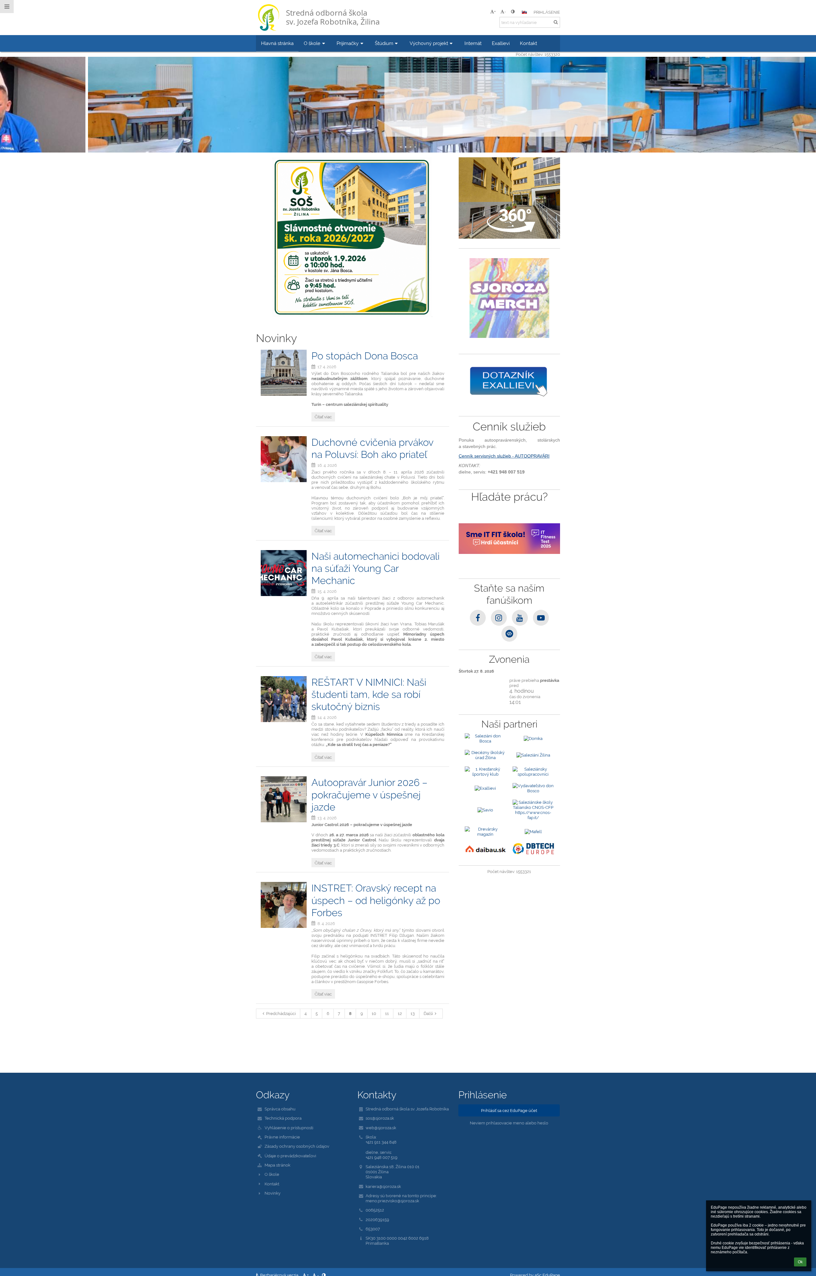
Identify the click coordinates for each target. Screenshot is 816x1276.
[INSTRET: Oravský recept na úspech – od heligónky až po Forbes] (284, 905)
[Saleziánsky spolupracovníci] (533, 771)
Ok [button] (800, 1262)
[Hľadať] (555, 22)
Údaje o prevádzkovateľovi (290, 1155)
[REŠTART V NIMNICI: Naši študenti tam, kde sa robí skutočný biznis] (284, 699)
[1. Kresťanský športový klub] (485, 771)
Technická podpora (283, 1118)
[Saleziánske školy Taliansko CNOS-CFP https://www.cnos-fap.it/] (533, 810)
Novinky (272, 1193)
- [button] (505, 11)
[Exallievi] (485, 788)
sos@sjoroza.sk (380, 1118)
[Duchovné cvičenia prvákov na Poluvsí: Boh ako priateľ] (284, 459)
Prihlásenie (547, 12)
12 (400, 1013)
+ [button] (495, 11)
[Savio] (485, 809)
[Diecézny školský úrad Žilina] (485, 755)
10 (374, 1013)
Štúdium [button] (384, 43)
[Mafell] (533, 831)
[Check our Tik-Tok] (541, 618)
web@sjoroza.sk (381, 1127)
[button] (512, 11)
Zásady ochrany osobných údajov (297, 1146)
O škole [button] (312, 43)
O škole (272, 1174)
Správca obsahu (280, 1108)
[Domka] (533, 738)
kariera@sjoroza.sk (383, 1186)
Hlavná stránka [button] (277, 43)
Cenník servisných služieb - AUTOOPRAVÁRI (504, 456)
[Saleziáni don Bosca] (485, 738)
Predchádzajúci (281, 1013)
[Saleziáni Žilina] (533, 754)
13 (413, 1013)
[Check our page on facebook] (478, 618)
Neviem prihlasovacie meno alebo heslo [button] (509, 1122)
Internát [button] (473, 43)
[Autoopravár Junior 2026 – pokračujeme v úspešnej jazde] (284, 799)
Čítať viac (408, 120)
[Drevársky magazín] (485, 831)
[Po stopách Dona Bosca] (284, 373)
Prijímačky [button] (348, 43)
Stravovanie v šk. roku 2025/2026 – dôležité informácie (408, 92)
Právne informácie (282, 1136)
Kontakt (272, 1183)
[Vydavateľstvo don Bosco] (533, 788)
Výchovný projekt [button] (429, 43)
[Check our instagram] (499, 618)
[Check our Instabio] (509, 634)
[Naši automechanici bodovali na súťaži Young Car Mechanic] (284, 573)
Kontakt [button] (528, 43)
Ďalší (428, 1013)
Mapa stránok (277, 1165)
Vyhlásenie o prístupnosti (289, 1127)
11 (387, 1013)
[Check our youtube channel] (520, 618)
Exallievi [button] (501, 43)
